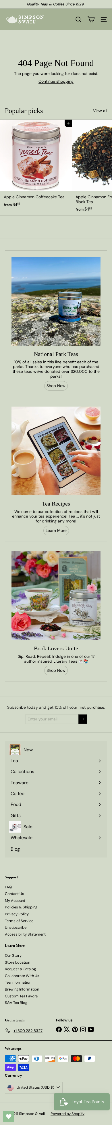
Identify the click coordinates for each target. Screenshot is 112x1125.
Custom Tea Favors (21, 996)
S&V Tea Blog (16, 1002)
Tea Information (18, 982)
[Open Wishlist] (8, 1116)
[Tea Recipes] (56, 451)
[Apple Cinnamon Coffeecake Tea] (36, 165)
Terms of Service (19, 920)
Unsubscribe (15, 927)
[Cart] (91, 19)
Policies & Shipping (21, 907)
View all (100, 110)
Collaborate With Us (22, 975)
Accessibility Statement (25, 934)
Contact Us (14, 893)
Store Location (17, 962)
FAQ (8, 887)
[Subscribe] (82, 719)
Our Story (13, 955)
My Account (15, 900)
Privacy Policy (17, 914)
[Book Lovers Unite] (56, 595)
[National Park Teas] (56, 301)
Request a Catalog (20, 968)
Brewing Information (22, 989)
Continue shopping (56, 81)
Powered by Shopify (67, 1113)
